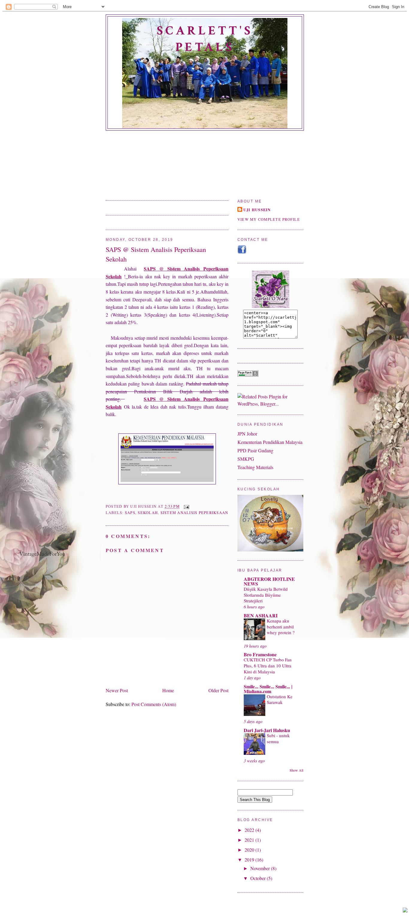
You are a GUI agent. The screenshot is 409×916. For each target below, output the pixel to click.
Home (168, 690)
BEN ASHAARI (261, 615)
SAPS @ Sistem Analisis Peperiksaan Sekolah (156, 254)
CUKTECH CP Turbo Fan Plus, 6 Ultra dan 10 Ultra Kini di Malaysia (268, 666)
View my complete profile (268, 219)
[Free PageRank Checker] (247, 374)
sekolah (148, 512)
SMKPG (245, 459)
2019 (250, 859)
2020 (250, 850)
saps (130, 512)
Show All (296, 770)
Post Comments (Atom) (153, 704)
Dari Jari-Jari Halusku (267, 730)
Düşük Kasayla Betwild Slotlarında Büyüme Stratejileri (266, 595)
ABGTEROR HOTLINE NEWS (269, 581)
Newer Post (117, 690)
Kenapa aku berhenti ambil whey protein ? (281, 627)
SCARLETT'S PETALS (205, 38)
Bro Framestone (260, 654)
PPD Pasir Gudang (255, 450)
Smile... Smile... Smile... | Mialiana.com (268, 689)
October (258, 878)
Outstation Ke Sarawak (280, 699)
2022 (250, 830)
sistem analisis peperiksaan (194, 512)
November (260, 868)
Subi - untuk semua (278, 738)
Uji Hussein (257, 209)
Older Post (218, 690)
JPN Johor (247, 433)
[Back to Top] (405, 911)
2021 (250, 840)
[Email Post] (185, 506)
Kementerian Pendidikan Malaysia (269, 442)
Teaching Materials (255, 467)
